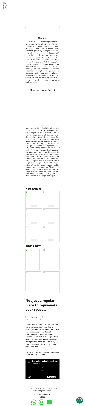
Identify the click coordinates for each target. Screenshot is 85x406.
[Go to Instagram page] (42, 402)
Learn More (34, 205)
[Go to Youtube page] (49, 402)
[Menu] (80, 6)
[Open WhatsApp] (79, 400)
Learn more (34, 317)
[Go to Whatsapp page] (34, 402)
